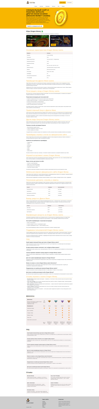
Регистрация (69, 2)
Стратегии (41, 6)
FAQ (58, 6)
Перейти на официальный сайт (34, 26)
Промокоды (47, 6)
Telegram (63, 6)
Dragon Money (30, 402)
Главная (35, 6)
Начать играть (62, 2)
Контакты (53, 6)
